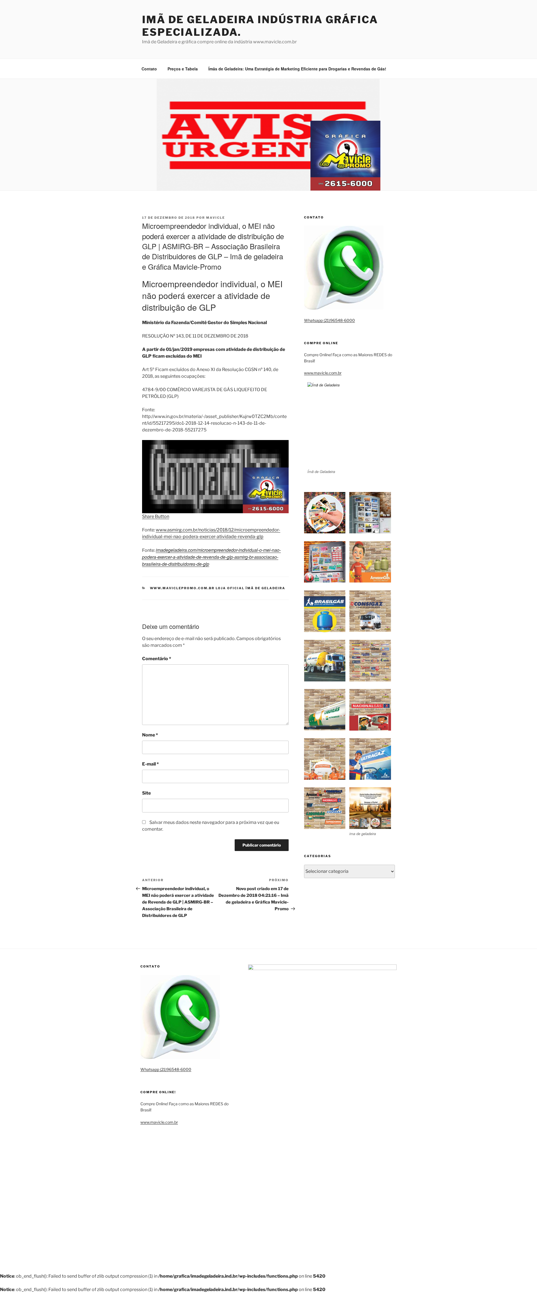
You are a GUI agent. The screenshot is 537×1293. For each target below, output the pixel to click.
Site (146, 793)
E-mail (150, 764)
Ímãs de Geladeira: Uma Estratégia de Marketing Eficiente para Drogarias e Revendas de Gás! (297, 69)
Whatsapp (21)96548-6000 (329, 320)
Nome (150, 735)
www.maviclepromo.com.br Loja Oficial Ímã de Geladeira (218, 588)
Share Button (155, 516)
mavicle (215, 218)
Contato (149, 69)
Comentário (156, 658)
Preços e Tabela (183, 69)
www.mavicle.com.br (322, 372)
